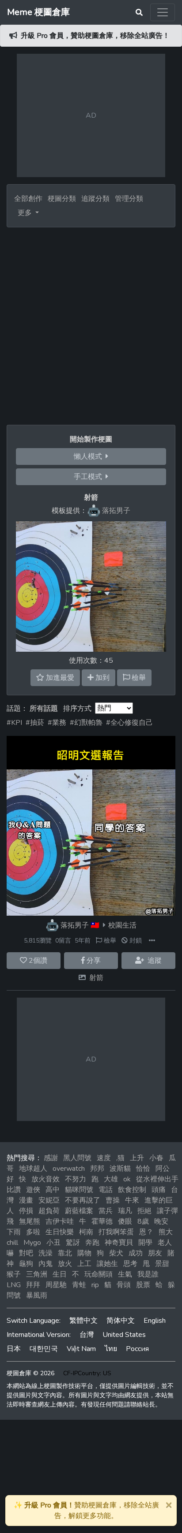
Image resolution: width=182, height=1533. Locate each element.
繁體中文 (83, 1320)
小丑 (53, 1242)
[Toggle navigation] (162, 12)
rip (95, 1285)
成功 (136, 1253)
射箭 (96, 978)
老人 (165, 1242)
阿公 (162, 1168)
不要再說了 (82, 1200)
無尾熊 (29, 1221)
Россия (137, 1349)
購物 (84, 1253)
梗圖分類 (62, 199)
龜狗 (26, 1264)
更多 (26, 213)
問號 (14, 1295)
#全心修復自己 (129, 723)
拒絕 (144, 1211)
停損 (26, 1211)
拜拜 (33, 1285)
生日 (60, 1274)
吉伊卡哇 (60, 1221)
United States (124, 1335)
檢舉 (109, 940)
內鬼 (45, 1264)
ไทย (111, 1349)
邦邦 (97, 1168)
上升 (137, 1158)
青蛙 (79, 1285)
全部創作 (28, 199)
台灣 (87, 1335)
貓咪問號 (79, 1190)
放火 (65, 1264)
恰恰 (143, 1168)
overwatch (69, 1168)
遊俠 (33, 1190)
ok (127, 1179)
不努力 (75, 1179)
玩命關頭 (98, 1274)
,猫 (120, 1158)
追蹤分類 (95, 199)
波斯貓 (120, 1168)
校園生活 (122, 925)
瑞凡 (125, 1211)
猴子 (14, 1274)
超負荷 (49, 1211)
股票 (143, 1285)
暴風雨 (36, 1295)
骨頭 (124, 1285)
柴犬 (116, 1253)
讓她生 (107, 1264)
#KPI (14, 723)
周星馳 (56, 1285)
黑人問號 (77, 1158)
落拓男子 (75, 925)
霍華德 (102, 1221)
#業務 (57, 723)
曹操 (113, 1200)
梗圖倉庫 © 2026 (30, 1373)
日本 (14, 1349)
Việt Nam (81, 1349)
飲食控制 (132, 1190)
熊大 (166, 1232)
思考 (130, 1264)
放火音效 (45, 1179)
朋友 (155, 1253)
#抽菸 (35, 723)
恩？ (146, 1232)
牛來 (132, 1200)
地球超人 (33, 1168)
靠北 (65, 1253)
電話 (106, 1190)
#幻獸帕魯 (86, 723)
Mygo (32, 1242)
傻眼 (125, 1221)
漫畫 (26, 1200)
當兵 (106, 1211)
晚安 (161, 1221)
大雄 (111, 1179)
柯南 (86, 1232)
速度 (104, 1158)
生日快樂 (60, 1232)
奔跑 (92, 1242)
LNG (14, 1285)
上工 (84, 1264)
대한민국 (44, 1349)
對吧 (26, 1253)
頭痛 (159, 1190)
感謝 (51, 1158)
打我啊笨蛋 (116, 1232)
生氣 (125, 1274)
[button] (152, 940)
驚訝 (73, 1242)
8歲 (143, 1221)
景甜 (162, 1264)
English (155, 1320)
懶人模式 (90, 456)
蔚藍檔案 (79, 1211)
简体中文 (120, 1320)
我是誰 (148, 1274)
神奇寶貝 (119, 1242)
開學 (145, 1242)
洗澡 (45, 1253)
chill (12, 1242)
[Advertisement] (91, 322)
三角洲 (36, 1274)
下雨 (14, 1232)
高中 (53, 1190)
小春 (156, 1158)
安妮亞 (49, 1200)
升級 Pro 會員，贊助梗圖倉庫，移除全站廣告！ (95, 36)
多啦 (33, 1232)
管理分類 (129, 199)
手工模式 (90, 477)
